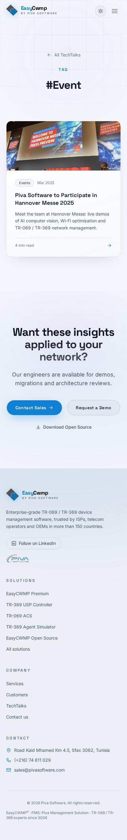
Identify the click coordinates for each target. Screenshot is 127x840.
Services (14, 683)
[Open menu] (115, 11)
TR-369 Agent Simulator (30, 626)
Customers (17, 694)
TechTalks (16, 705)
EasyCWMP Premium (27, 593)
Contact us (17, 716)
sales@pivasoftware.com (39, 769)
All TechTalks (67, 54)
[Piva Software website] (17, 558)
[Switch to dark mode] (100, 11)
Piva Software (53, 803)
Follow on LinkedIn (37, 543)
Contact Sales (30, 407)
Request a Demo (93, 407)
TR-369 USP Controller (29, 604)
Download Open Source (67, 427)
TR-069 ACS (19, 615)
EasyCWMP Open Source (32, 637)
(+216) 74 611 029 (32, 760)
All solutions (18, 649)
